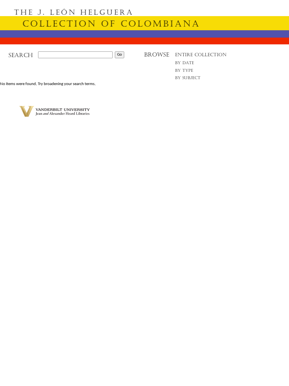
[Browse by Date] (186, 64)
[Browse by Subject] (188, 79)
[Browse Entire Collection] (200, 56)
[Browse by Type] (184, 71)
